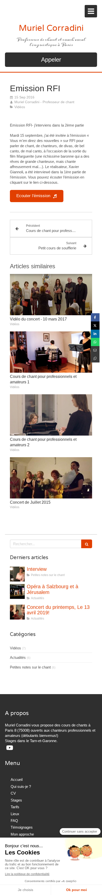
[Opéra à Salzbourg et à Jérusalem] (17, 591)
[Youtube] (9, 749)
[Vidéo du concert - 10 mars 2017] (51, 294)
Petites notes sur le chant (30, 667)
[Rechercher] (86, 543)
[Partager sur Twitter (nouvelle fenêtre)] (95, 325)
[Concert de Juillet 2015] (51, 477)
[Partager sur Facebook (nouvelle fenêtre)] (95, 317)
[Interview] (17, 574)
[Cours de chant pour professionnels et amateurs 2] (51, 415)
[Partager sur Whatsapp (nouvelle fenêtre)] (95, 342)
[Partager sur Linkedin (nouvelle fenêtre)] (95, 334)
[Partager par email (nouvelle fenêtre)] (95, 350)
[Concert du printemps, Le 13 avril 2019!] (17, 612)
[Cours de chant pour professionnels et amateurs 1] (51, 352)
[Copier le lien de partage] (95, 358)
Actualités (18, 657)
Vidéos (15, 648)
